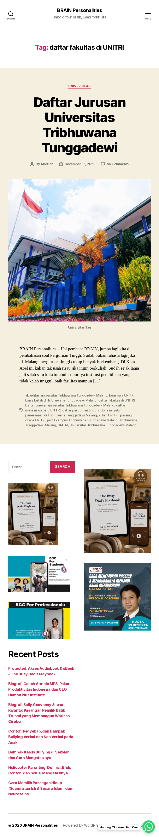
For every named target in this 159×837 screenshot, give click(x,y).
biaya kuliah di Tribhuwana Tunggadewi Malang (60, 400)
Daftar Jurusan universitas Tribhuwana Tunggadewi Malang (69, 405)
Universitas (79, 86)
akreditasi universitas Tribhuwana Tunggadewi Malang (66, 395)
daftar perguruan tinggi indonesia (87, 410)
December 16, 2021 (80, 164)
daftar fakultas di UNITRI (116, 400)
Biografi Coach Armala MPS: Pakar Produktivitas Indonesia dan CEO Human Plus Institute (39, 689)
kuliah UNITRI (108, 415)
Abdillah (47, 164)
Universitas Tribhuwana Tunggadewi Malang (103, 425)
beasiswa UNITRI (121, 395)
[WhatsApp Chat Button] (148, 826)
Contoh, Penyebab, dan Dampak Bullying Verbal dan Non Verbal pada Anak (40, 737)
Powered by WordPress (82, 825)
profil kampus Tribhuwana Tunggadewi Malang (82, 420)
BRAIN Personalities (79, 10)
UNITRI (63, 425)
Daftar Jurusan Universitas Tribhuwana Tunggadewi (79, 124)
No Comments (118, 164)
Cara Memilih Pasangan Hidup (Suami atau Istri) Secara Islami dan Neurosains (40, 788)
